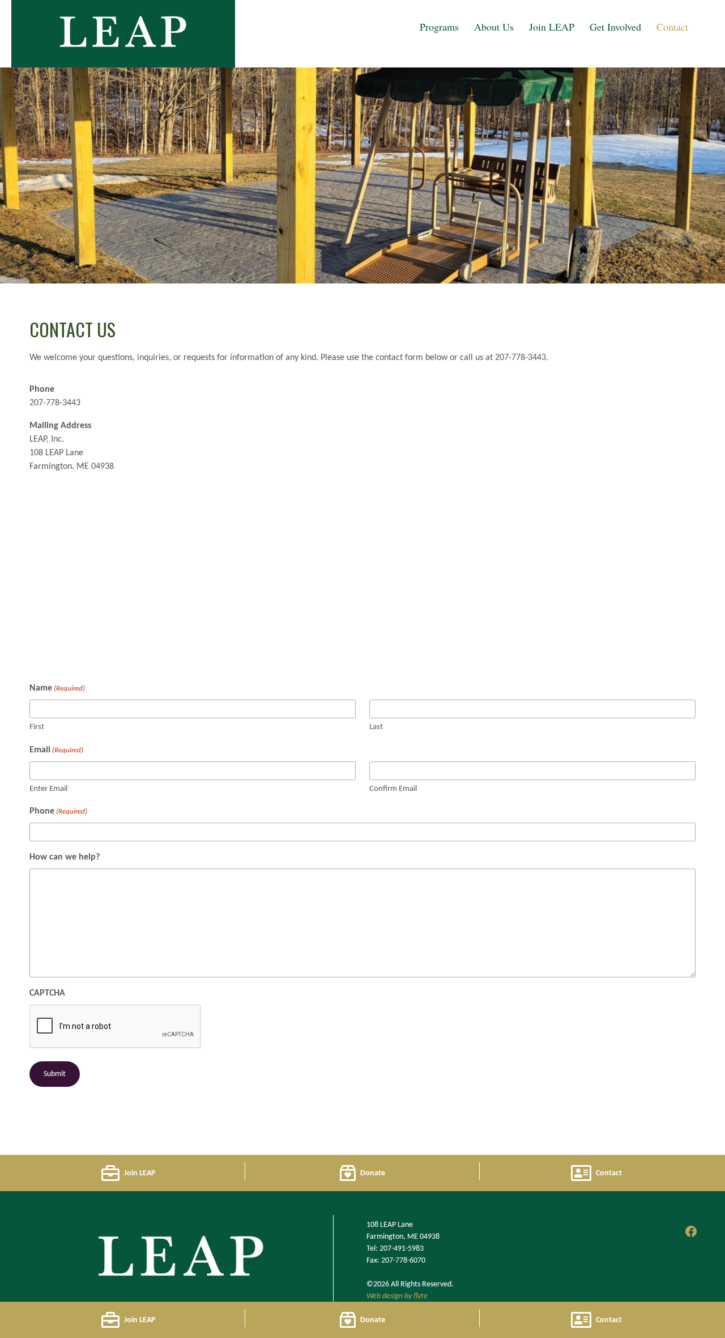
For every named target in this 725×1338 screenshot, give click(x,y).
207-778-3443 (54, 403)
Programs (439, 26)
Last (376, 727)
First (36, 727)
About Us (494, 26)
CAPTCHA (47, 993)
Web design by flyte (397, 1296)
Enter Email (48, 789)
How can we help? (64, 857)
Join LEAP (551, 26)
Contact (672, 26)
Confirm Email (393, 789)
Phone (58, 811)
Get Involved (615, 26)
